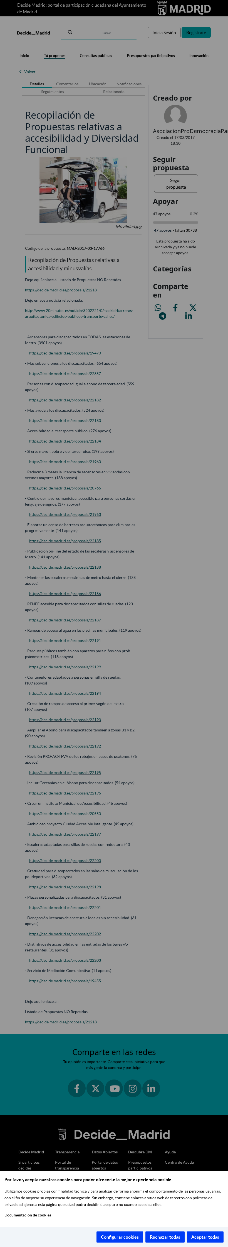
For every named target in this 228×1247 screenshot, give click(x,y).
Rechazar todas (165, 1236)
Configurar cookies (120, 1236)
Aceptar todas (205, 1236)
